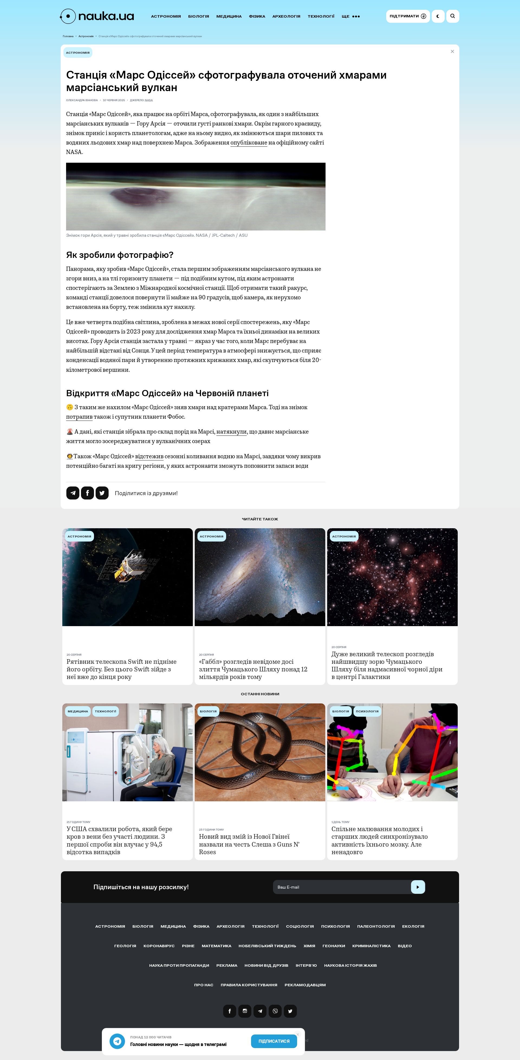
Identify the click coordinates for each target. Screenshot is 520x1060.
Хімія (309, 946)
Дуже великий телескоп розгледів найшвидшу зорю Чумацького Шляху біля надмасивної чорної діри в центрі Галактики (387, 665)
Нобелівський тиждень (267, 946)
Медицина (229, 16)
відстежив (149, 456)
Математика (216, 946)
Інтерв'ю (306, 965)
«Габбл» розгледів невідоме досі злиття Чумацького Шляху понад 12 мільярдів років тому (253, 669)
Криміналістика (371, 946)
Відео (405, 946)
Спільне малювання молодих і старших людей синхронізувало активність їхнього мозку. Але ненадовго (380, 840)
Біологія (198, 16)
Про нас (203, 985)
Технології (321, 16)
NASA (149, 100)
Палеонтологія (376, 926)
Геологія (125, 946)
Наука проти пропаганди (179, 965)
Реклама (226, 965)
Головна (68, 36)
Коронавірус (159, 946)
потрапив (79, 417)
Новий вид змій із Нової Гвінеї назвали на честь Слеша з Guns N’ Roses (249, 844)
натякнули (231, 431)
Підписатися (274, 1041)
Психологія (335, 926)
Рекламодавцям (305, 985)
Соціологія (300, 926)
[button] (408, 16)
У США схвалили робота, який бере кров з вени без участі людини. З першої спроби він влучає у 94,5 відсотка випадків (119, 840)
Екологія (413, 926)
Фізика (257, 16)
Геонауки (334, 946)
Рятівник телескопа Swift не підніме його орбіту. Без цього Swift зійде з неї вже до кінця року (122, 669)
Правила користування (249, 985)
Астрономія (166, 16)
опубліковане (248, 142)
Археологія (286, 16)
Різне (188, 946)
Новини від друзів (266, 965)
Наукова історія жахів (350, 965)
